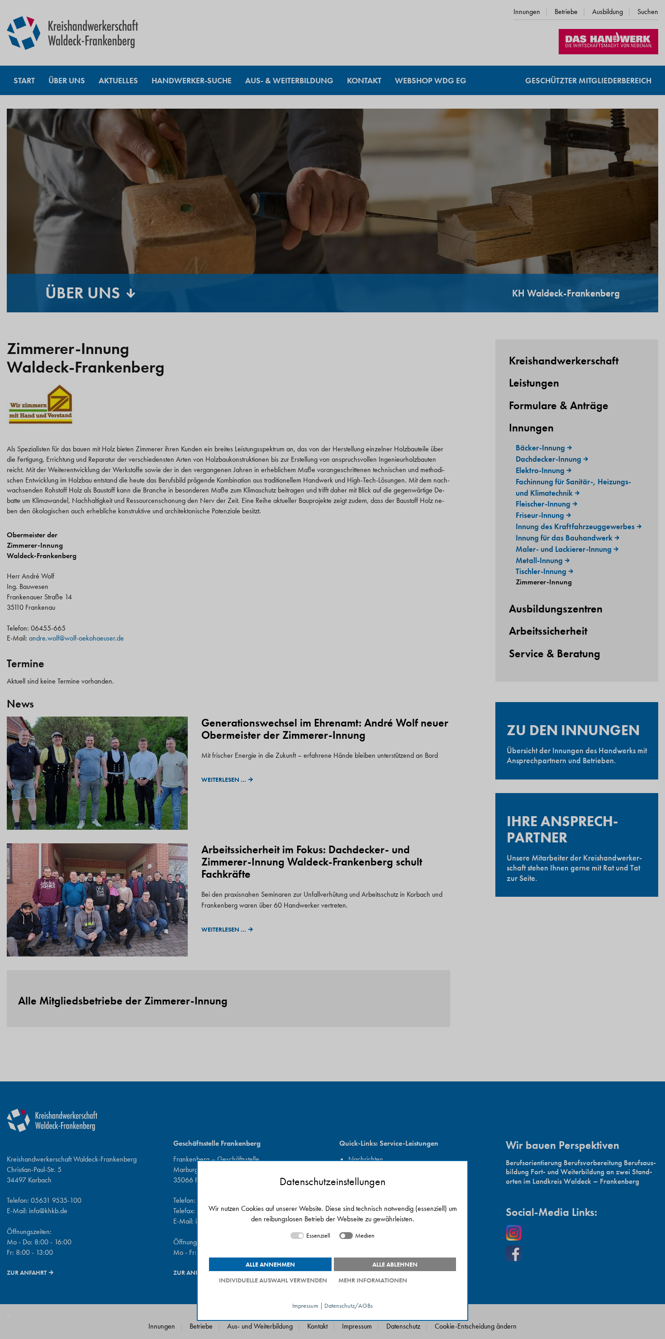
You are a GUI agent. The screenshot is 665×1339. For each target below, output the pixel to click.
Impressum (305, 1306)
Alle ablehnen (395, 1264)
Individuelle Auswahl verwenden (273, 1280)
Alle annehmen (270, 1264)
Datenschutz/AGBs (348, 1306)
